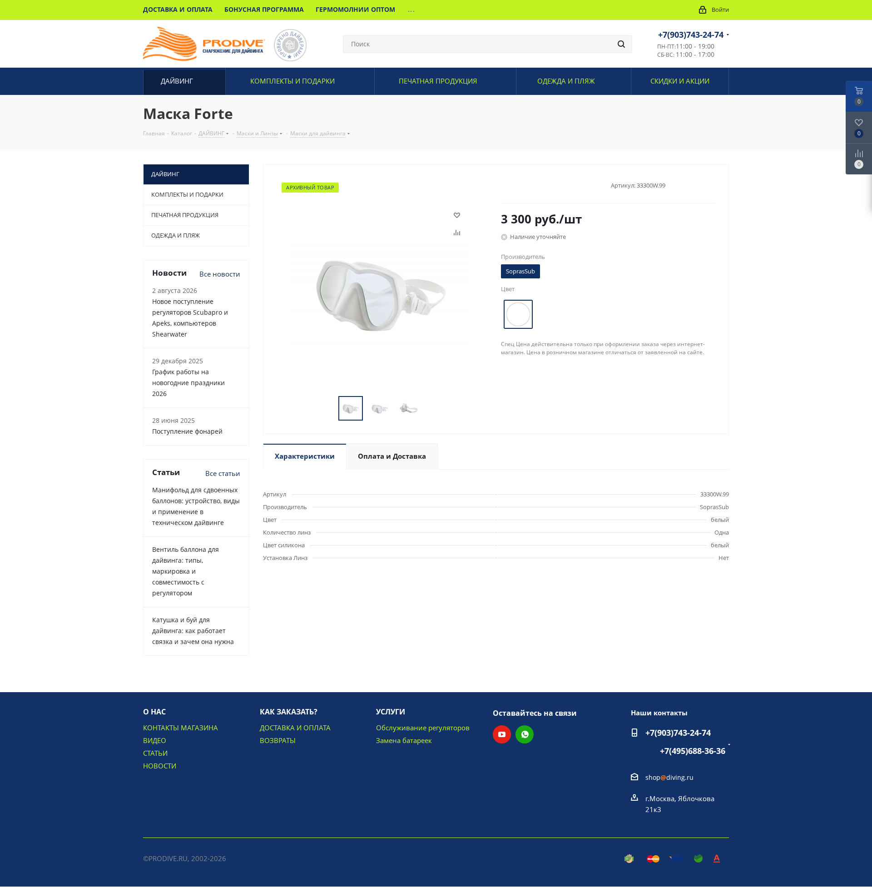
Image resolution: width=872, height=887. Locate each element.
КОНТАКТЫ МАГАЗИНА (180, 727)
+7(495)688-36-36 (692, 750)
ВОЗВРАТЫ (278, 740)
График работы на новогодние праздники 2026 (188, 382)
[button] (788, 876)
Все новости (219, 273)
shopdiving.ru (669, 777)
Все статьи (222, 473)
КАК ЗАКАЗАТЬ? (288, 712)
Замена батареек (404, 740)
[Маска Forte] (380, 290)
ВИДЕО (154, 740)
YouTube (502, 734)
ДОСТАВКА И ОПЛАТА (295, 727)
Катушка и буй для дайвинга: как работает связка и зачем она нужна (193, 630)
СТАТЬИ (155, 753)
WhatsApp (524, 734)
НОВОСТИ (159, 765)
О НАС (154, 712)
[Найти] (621, 44)
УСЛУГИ (390, 712)
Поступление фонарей (187, 431)
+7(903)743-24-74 (690, 34)
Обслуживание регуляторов (423, 727)
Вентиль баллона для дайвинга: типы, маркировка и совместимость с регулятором (185, 571)
